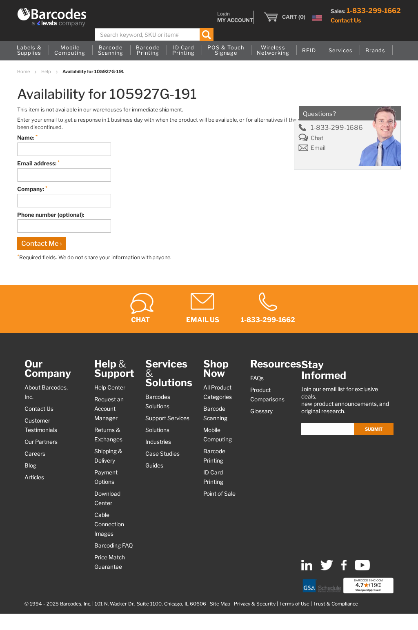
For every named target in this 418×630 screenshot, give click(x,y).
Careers (34, 453)
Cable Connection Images (109, 524)
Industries (158, 442)
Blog (30, 465)
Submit (373, 429)
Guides (154, 465)
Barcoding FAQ (113, 545)
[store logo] (52, 17)
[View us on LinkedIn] (306, 568)
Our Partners (41, 442)
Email (318, 148)
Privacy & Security (255, 604)
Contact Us (346, 20)
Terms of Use (294, 604)
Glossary (261, 411)
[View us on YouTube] (362, 568)
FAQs (257, 378)
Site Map (220, 604)
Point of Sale (219, 493)
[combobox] (154, 34)
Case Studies (162, 453)
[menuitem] (29, 50)
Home (24, 71)
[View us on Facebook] (344, 568)
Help (46, 71)
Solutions (157, 430)
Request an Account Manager (109, 408)
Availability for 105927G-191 (93, 71)
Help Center (109, 387)
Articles (34, 477)
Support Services (167, 418)
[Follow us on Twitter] (326, 568)
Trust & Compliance (335, 604)
